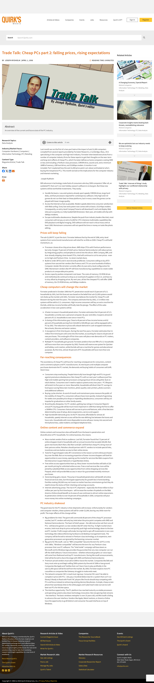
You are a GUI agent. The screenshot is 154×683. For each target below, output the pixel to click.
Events (81, 20)
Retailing (28, 154)
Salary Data (83, 666)
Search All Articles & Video (50, 645)
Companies (69, 20)
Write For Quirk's (46, 648)
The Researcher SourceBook (89, 637)
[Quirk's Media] (11, 20)
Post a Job (44, 662)
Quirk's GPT (117, 20)
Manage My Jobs (46, 666)
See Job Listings (46, 658)
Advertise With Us (8, 666)
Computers (24, 151)
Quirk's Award (122, 645)
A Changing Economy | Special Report (133, 82)
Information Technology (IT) (13, 154)
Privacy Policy (44, 681)
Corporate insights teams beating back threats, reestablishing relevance (133, 123)
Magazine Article (8, 162)
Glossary (82, 658)
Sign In (132, 19)
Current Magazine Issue (49, 637)
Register (146, 19)
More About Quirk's (9, 658)
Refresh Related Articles (135, 208)
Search (10, 37)
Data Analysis (7, 143)
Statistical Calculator (86, 669)
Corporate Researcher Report (90, 662)
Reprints (54, 681)
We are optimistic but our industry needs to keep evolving (134, 144)
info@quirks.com (122, 666)
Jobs (92, 20)
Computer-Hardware (10, 151)
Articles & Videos (53, 20)
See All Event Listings (125, 637)
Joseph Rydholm (12, 60)
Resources (104, 20)
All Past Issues (45, 641)
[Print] (3, 180)
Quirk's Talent (45, 669)
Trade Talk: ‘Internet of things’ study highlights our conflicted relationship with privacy (133, 186)
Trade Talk (20, 162)
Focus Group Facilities (87, 641)
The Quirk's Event (8, 662)
